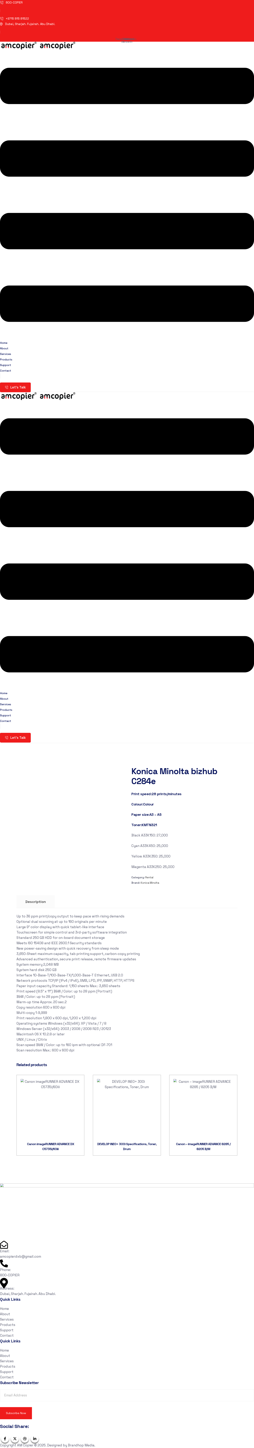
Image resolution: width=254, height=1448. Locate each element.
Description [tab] (35, 901)
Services (7, 1319)
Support (6, 1330)
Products (7, 1325)
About (5, 1314)
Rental (149, 877)
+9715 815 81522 (17, 18)
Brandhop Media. (81, 1445)
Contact (5, 370)
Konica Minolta (150, 882)
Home (4, 1308)
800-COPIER (14, 2)
